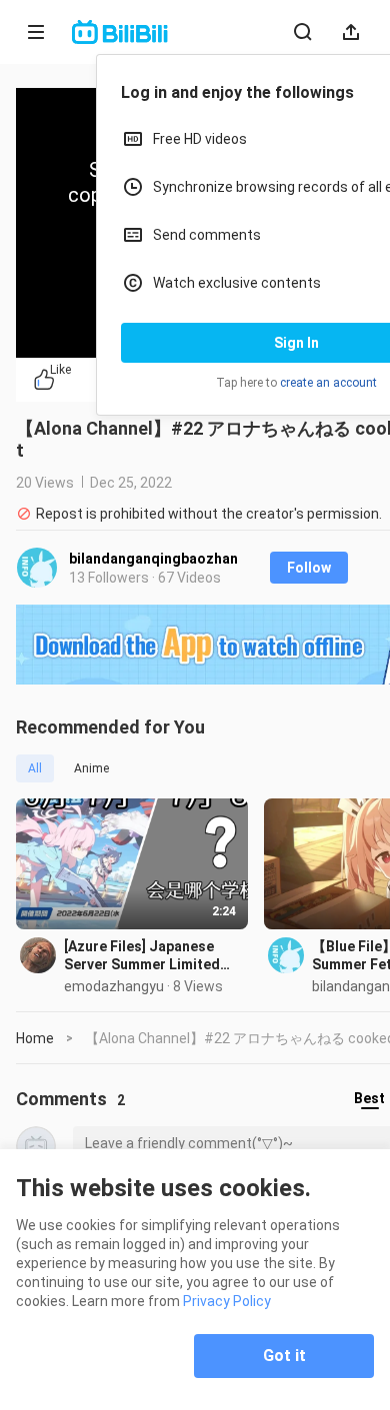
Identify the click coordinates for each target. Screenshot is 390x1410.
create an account (328, 383)
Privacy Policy (227, 1301)
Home (35, 1038)
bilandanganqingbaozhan (153, 559)
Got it (284, 1355)
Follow (309, 568)
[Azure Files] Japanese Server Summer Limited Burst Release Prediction (147, 955)
